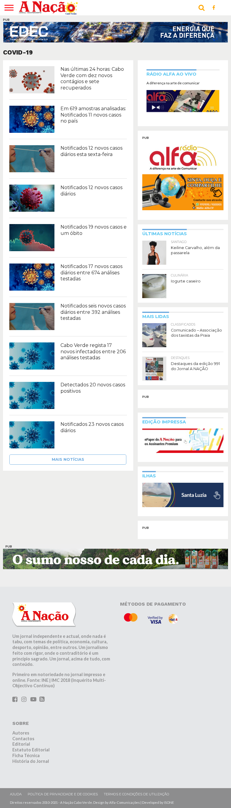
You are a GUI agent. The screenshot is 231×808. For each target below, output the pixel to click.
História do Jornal (30, 761)
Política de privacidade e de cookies (63, 794)
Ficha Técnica (26, 755)
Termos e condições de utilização (136, 794)
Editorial (21, 744)
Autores (20, 732)
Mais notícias (68, 459)
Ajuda (16, 794)
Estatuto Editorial (31, 749)
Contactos (23, 738)
